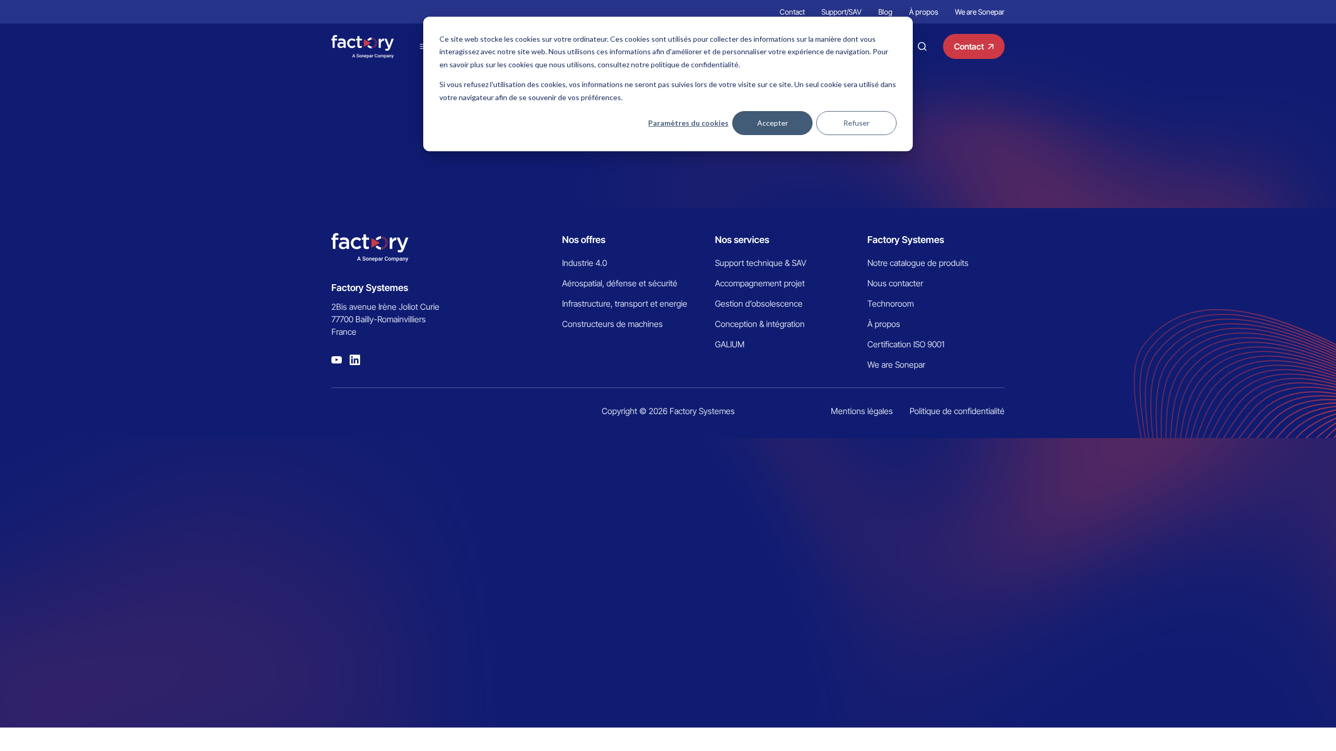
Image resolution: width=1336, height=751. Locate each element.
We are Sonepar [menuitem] (980, 11)
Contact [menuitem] (792, 11)
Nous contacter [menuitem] (895, 283)
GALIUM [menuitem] (730, 344)
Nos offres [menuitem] (583, 239)
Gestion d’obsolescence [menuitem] (759, 303)
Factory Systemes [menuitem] (905, 239)
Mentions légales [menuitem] (862, 411)
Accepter (772, 122)
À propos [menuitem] (923, 11)
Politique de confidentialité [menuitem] (957, 411)
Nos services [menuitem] (742, 239)
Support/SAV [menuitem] (841, 11)
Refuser (856, 122)
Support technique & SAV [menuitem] (760, 263)
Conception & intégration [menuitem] (760, 324)
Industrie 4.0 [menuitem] (584, 263)
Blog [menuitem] (885, 11)
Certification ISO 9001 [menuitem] (906, 344)
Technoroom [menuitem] (890, 303)
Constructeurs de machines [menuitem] (612, 324)
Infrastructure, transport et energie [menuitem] (624, 303)
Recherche (922, 46)
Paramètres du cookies (688, 122)
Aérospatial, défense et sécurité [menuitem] (619, 283)
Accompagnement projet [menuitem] (760, 283)
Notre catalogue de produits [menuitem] (918, 263)
